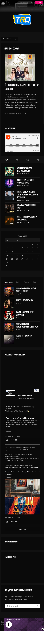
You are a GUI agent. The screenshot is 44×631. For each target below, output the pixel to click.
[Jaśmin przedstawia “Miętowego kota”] (9, 171)
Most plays (9, 282)
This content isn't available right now (20, 418)
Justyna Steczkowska (24, 300)
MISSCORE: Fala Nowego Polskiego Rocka (25, 181)
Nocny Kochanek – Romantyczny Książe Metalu (27, 325)
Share (18, 436)
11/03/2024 (21, 210)
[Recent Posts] (6, 159)
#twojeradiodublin (11, 472)
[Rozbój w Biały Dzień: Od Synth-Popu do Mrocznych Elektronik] (9, 195)
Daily (17, 282)
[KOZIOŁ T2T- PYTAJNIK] (9, 339)
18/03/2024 (21, 200)
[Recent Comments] (27, 159)
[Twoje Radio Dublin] (10, 393)
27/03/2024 (21, 174)
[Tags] (38, 159)
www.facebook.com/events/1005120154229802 (22, 467)
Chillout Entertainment (27, 448)
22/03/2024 (21, 185)
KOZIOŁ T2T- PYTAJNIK (24, 336)
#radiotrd (21, 472)
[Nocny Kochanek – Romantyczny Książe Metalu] (9, 327)
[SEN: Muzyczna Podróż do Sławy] (9, 208)
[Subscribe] (37, 606)
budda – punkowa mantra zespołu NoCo (27, 218)
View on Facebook (10, 436)
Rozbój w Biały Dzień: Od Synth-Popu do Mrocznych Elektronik (27, 195)
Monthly (35, 282)
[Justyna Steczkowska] (9, 303)
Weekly (26, 282)
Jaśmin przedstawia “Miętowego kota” (24, 169)
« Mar (7, 266)
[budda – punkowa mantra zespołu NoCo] (9, 220)
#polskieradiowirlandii (32, 472)
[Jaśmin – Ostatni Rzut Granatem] (9, 315)
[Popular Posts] (17, 159)
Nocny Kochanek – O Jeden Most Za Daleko (26, 289)
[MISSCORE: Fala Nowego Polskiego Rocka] (9, 183)
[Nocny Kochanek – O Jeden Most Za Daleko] (9, 292)
